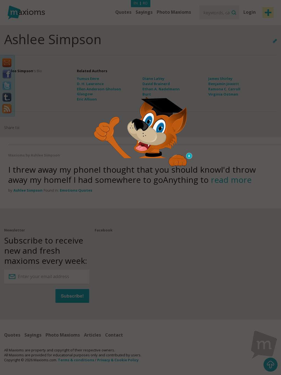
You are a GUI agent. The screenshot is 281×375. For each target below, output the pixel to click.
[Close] (189, 156)
